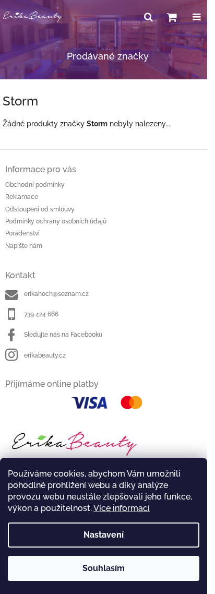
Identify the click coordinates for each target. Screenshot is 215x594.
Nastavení (103, 535)
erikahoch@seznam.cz (56, 294)
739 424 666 (41, 314)
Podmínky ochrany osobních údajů (55, 221)
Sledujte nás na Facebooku (63, 334)
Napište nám (23, 246)
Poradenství (22, 233)
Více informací (121, 508)
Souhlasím (103, 568)
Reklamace (21, 196)
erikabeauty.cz (45, 355)
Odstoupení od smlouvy (40, 209)
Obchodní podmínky (35, 184)
